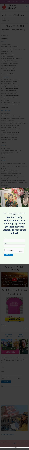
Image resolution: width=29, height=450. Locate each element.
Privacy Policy (14, 447)
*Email (5, 243)
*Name (5, 238)
